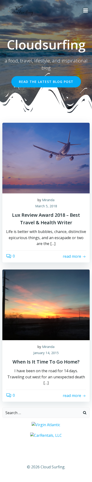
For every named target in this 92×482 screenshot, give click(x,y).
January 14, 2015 (46, 353)
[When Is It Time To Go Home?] (46, 304)
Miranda (48, 200)
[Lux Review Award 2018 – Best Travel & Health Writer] (46, 157)
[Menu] (86, 11)
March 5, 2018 (46, 206)
